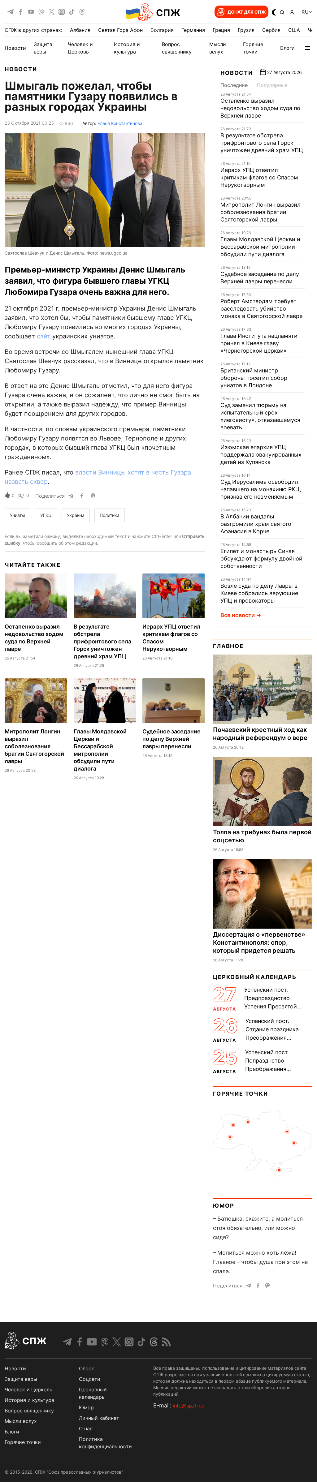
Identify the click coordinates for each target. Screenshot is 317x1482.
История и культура (29, 1400)
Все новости (237, 615)
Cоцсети (89, 1379)
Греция (221, 30)
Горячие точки (240, 1093)
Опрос (86, 1368)
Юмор (223, 1205)
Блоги (287, 48)
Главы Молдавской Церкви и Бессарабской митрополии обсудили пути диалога (260, 246)
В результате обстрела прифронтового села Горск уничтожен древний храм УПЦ (102, 641)
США (294, 30)
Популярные (272, 85)
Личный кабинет (99, 1418)
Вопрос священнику (29, 1410)
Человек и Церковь (28, 1389)
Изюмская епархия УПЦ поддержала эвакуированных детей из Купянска (261, 454)
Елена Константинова (120, 123)
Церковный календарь (254, 977)
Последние (234, 85)
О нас (86, 1428)
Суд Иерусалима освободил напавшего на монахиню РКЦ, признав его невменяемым (260, 489)
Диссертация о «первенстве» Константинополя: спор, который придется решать (259, 942)
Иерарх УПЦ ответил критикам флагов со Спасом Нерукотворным (259, 177)
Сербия (271, 30)
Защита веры (21, 1379)
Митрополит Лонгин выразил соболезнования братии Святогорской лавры (34, 746)
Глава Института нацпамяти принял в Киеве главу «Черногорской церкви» (258, 343)
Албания (80, 30)
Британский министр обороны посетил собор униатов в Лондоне (253, 378)
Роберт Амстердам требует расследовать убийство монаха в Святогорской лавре (261, 308)
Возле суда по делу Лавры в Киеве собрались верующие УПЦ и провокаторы (259, 593)
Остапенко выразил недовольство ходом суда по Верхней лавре (260, 108)
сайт (43, 336)
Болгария (162, 30)
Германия (193, 30)
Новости (15, 48)
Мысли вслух (21, 1421)
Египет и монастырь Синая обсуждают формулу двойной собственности (261, 558)
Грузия (246, 30)
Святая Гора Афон (120, 30)
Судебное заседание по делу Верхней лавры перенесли (171, 739)
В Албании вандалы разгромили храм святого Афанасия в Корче (255, 524)
